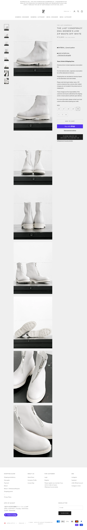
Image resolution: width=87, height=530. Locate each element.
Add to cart (70, 121)
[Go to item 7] (6, 73)
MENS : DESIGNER (52, 17)
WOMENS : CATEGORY (38, 17)
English (66, 11)
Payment (6, 483)
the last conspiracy (64, 25)
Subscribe (65, 513)
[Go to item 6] (6, 65)
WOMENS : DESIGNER (22, 17)
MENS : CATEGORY (66, 17)
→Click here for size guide (64, 55)
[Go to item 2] (6, 35)
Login (46, 477)
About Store (31, 477)
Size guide (7, 480)
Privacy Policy (7, 497)
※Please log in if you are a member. (65, 140)
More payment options (70, 130)
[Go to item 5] (6, 58)
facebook (74, 480)
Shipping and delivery (9, 477)
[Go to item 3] (6, 43)
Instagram (74, 477)
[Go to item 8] (6, 81)
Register (47, 480)
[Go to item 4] (6, 50)
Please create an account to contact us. (69, 137)
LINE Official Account (77, 483)
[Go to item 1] (6, 27)
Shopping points (8, 491)
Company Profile (32, 480)
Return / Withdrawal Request (12, 488)
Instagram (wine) (76, 486)
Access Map (31, 483)
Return (6, 486)
